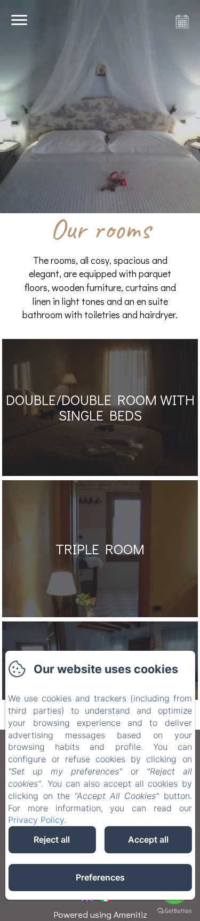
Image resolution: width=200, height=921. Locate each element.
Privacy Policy (36, 819)
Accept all (148, 839)
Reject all (52, 839)
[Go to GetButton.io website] (174, 911)
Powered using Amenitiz (100, 914)
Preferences (100, 877)
